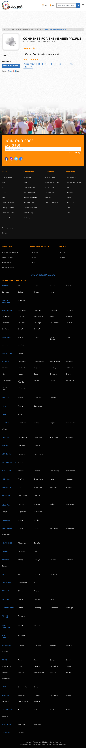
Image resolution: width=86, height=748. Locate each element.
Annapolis (21, 471)
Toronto (36, 591)
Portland (37, 599)
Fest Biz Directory (8, 257)
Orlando (68, 374)
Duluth (20, 487)
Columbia (21, 626)
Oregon (5, 599)
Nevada (5, 551)
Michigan (6, 479)
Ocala (36, 374)
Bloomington (22, 423)
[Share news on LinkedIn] (15, 71)
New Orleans (38, 454)
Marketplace (28, 172)
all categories (28, 218)
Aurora (20, 337)
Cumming (37, 398)
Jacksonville (22, 368)
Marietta (53, 398)
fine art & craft (29, 202)
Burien (36, 710)
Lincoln (20, 520)
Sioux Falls (21, 635)
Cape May (21, 528)
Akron (20, 574)
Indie (3, 223)
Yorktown (37, 701)
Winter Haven (22, 388)
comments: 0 (6, 61)
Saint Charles (70, 423)
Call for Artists (7, 177)
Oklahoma (6, 583)
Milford (20, 353)
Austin (20, 660)
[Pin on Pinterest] (13, 71)
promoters (49, 172)
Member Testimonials (74, 182)
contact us (62, 744)
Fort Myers (69, 362)
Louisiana (6, 454)
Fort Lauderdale (55, 362)
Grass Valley (54, 310)
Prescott (68, 286)
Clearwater (21, 362)
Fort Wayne (38, 437)
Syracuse (5, 566)
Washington (7, 710)
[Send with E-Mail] (18, 71)
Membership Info (72, 177)
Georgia (5, 398)
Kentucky (6, 446)
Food (4, 197)
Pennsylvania (8, 608)
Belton (36, 660)
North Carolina (6, 505)
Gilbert (20, 286)
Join (68, 187)
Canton (52, 660)
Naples (20, 374)
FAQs (68, 213)
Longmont (5, 345)
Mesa (36, 286)
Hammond (21, 454)
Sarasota (37, 380)
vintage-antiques (29, 187)
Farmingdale (54, 528)
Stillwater (69, 487)
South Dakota (5, 636)
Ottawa (20, 591)
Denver (68, 337)
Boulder (36, 337)
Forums (33, 257)
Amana (20, 406)
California (7, 310)
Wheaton (5, 429)
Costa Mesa (22, 310)
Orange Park (54, 374)
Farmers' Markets (8, 218)
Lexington (21, 446)
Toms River (5, 535)
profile (5, 56)
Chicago (36, 423)
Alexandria (21, 695)
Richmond (5, 701)
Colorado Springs (53, 338)
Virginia (5, 695)
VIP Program (49, 187)
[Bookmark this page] (21, 159)
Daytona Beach (39, 362)
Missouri (6, 496)
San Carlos (21, 323)
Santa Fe (37, 543)
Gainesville (5, 368)
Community (34, 252)
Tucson (36, 292)
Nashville (5, 651)
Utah (4, 687)
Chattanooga (22, 645)
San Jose (69, 323)
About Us (63, 247)
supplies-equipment (30, 197)
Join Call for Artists (51, 202)
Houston (69, 666)
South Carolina (6, 627)
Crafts (4, 192)
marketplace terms (39, 744)
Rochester (69, 560)
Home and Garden (8, 213)
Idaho (4, 414)
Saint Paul (53, 487)
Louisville (37, 446)
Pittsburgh (69, 608)
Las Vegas (21, 551)
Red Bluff (53, 316)
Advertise (48, 197)
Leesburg (53, 368)
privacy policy (52, 744)
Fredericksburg (55, 666)
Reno (35, 551)
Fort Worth (37, 666)
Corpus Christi (6, 666)
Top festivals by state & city (14, 280)
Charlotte (37, 504)
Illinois (5, 423)
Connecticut (8, 353)
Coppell (68, 660)
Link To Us (70, 202)
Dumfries (37, 695)
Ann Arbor (21, 479)
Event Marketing (7, 262)
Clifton (36, 528)
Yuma (52, 292)
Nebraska (6, 520)
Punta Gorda (6, 380)
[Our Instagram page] (11, 159)
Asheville (21, 504)
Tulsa (35, 583)
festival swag (28, 213)
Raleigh (4, 512)
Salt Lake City (22, 687)
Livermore (69, 310)
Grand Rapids (38, 479)
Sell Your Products (8, 267)
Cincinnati (37, 574)
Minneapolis (38, 487)
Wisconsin (6, 724)
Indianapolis (54, 437)
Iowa (4, 406)
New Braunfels (39, 672)
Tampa (52, 380)
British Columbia (6, 301)
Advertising (63, 257)
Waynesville (22, 512)
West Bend (37, 724)
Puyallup (53, 710)
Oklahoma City (23, 583)
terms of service (25, 744)
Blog (68, 207)
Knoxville (53, 645)
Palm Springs (38, 316)
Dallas (20, 666)
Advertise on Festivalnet (10, 252)
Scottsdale (5, 292)
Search (4, 233)
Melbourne (69, 368)
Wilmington (38, 512)
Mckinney (21, 672)
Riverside (69, 316)
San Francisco (54, 323)
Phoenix (52, 286)
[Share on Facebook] (8, 71)
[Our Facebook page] (6, 159)
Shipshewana (70, 437)
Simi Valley (37, 329)
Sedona (20, 292)
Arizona (5, 286)
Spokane (5, 716)
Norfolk (68, 695)
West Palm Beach (5, 389)
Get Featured (49, 192)
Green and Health (8, 202)
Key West (37, 368)
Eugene (20, 599)
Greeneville (37, 645)
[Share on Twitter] (11, 71)
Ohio (4, 574)
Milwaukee (21, 724)
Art (3, 187)
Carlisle (20, 608)
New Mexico (7, 543)
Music (4, 182)
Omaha (36, 520)
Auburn (20, 710)
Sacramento (6, 323)
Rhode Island (5, 617)
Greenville (37, 626)
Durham (52, 504)
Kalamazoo (69, 479)
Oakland (21, 316)
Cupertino (37, 310)
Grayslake (53, 423)
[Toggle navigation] (82, 5)
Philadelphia (54, 608)
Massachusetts (8, 462)
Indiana (5, 437)
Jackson (21, 733)
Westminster (70, 471)
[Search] (78, 5)
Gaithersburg (54, 471)
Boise (20, 414)
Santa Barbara (23, 329)
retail (25, 182)
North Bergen (70, 528)
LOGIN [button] (45, 5)
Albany (20, 560)
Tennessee (6, 645)
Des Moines (38, 406)
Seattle (68, 710)
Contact (33, 262)
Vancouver (21, 300)
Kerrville (5, 672)
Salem (52, 599)
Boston (20, 462)
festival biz (7, 247)
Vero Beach (70, 380)
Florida (5, 362)
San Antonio (70, 672)
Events (5, 172)
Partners (69, 197)
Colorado (6, 337)
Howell (52, 479)
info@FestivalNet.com (43, 274)
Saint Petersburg (21, 381)
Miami (4, 374)
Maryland (6, 471)
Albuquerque (22, 543)
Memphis (69, 645)
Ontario (5, 591)
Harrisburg (37, 608)
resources (70, 172)
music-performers (29, 192)
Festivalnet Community (40, 247)
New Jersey (7, 528)
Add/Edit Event (50, 177)
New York (6, 560)
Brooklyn (37, 560)
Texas (4, 660)
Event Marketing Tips (52, 182)
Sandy (36, 687)
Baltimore (37, 471)
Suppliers (70, 192)
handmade (27, 177)
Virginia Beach (23, 701)
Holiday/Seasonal (8, 207)
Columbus (53, 574)
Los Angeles (6, 316)
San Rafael (5, 329)
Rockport (53, 672)
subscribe (73, 153)
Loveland (21, 345)
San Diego (37, 323)
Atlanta (20, 398)
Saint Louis (37, 496)
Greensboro (70, 504)
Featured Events (7, 228)
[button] (48, 65)
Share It (4, 71)
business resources (30, 207)
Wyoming (6, 733)
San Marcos (6, 679)
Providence (21, 616)
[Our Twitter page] (16, 159)
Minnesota (6, 487)
